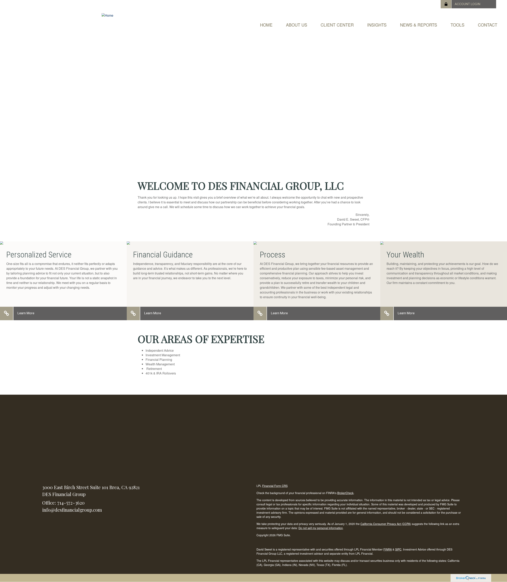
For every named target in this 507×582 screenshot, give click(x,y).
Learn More (25, 313)
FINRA (387, 549)
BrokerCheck (345, 493)
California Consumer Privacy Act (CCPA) (385, 524)
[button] (296, 24)
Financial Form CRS (275, 486)
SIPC (398, 549)
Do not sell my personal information (320, 528)
